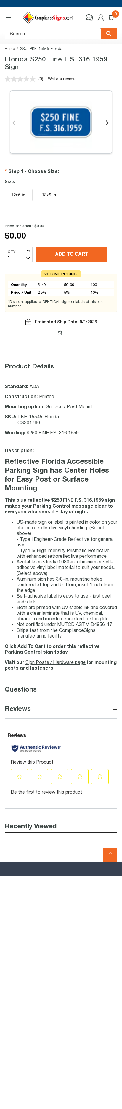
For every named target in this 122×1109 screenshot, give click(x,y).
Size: (10, 181)
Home (10, 48)
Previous (14, 123)
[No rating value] (21, 79)
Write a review (62, 78)
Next (108, 123)
